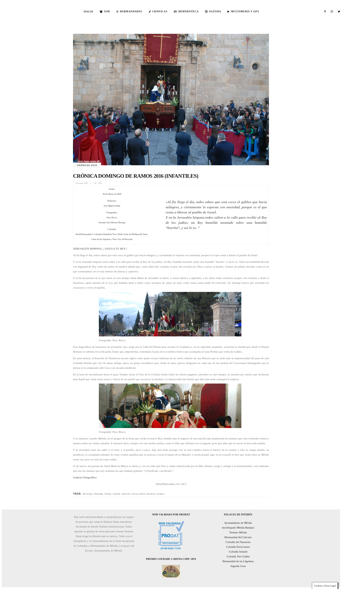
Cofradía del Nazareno (238, 542)
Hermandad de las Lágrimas (238, 561)
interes (107, 493)
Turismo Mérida (238, 532)
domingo (87, 493)
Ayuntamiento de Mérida (238, 522)
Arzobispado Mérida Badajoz (238, 527)
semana (150, 493)
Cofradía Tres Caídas (238, 556)
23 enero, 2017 (82, 183)
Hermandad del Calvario (238, 537)
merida (116, 493)
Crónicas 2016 (87, 165)
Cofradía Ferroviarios (238, 546)
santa (142, 493)
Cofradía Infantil (238, 551)
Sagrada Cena (238, 566)
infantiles (98, 493)
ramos (134, 493)
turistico (160, 493)
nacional (125, 493)
